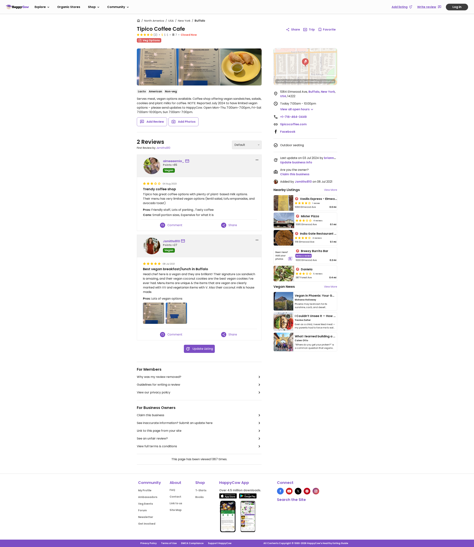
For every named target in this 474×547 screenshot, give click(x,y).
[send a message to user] (188, 161)
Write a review (303, 255)
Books (199, 497)
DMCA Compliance (192, 543)
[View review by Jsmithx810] (152, 246)
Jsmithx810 (163, 148)
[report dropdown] (257, 160)
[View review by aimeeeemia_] (152, 166)
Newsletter (145, 517)
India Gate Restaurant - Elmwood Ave (328, 233)
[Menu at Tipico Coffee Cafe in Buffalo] (157, 67)
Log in (457, 7)
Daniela (306, 269)
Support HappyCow (219, 543)
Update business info (296, 162)
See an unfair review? (152, 438)
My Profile (144, 490)
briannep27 (332, 158)
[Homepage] (17, 6)
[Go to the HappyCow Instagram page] (316, 491)
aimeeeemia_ (173, 161)
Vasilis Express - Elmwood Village (325, 199)
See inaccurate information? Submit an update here (175, 423)
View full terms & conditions (157, 446)
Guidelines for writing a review (158, 384)
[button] (305, 62)
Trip (312, 29)
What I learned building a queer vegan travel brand (333, 336)
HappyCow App (234, 482)
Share (295, 29)
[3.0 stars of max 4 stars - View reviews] (303, 220)
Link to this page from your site (159, 431)
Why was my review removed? (159, 377)
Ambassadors (147, 497)
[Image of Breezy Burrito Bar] (284, 255)
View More (330, 190)
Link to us (176, 503)
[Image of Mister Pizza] (284, 220)
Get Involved (146, 524)
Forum (142, 510)
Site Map (176, 510)
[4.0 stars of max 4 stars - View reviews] (144, 34)
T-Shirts (200, 490)
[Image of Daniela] (284, 273)
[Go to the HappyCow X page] (298, 491)
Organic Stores (68, 7)
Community (116, 7)
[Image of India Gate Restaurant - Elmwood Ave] (283, 238)
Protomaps (292, 81)
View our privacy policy (153, 392)
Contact (175, 497)
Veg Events (145, 504)
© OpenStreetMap (310, 81)
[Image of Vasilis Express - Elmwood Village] (283, 203)
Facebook (287, 132)
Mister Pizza (310, 216)
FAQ (172, 490)
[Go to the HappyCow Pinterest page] (307, 491)
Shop (92, 7)
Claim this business (150, 415)
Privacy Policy (148, 543)
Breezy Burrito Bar (314, 251)
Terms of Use (169, 543)
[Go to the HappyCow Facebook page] (280, 491)
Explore (40, 7)
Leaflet (280, 81)
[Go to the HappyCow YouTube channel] (289, 491)
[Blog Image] (283, 301)
